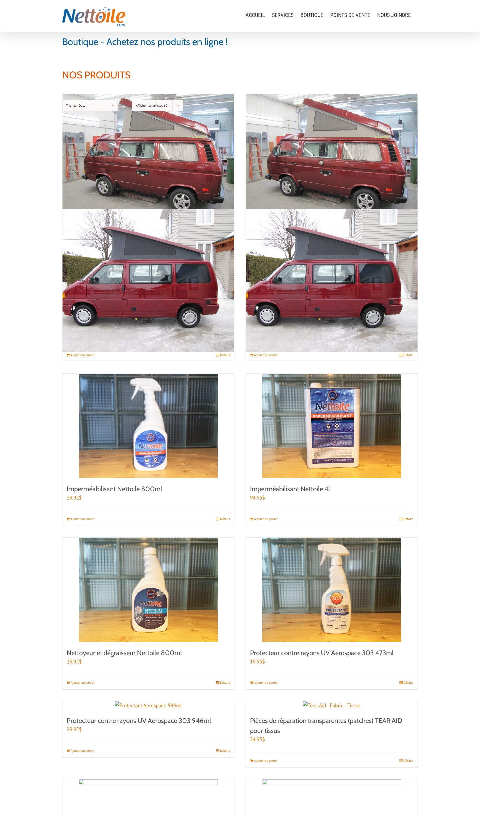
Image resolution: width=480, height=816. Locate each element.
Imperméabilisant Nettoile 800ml (114, 489)
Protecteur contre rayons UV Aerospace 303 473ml (322, 653)
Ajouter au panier (82, 355)
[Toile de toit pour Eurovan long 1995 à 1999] (332, 281)
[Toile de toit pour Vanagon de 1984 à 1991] (148, 158)
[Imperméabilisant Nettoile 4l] (332, 426)
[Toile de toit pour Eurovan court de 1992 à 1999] (148, 281)
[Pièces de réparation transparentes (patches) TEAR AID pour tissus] (332, 705)
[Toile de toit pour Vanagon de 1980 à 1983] (332, 158)
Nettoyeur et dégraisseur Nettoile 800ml (124, 653)
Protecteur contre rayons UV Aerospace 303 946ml (139, 721)
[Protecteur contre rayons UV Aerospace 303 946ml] (148, 705)
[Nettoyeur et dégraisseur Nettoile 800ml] (148, 590)
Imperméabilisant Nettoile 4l (290, 489)
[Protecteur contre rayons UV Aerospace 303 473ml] (332, 590)
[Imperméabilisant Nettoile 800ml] (148, 426)
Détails (225, 355)
